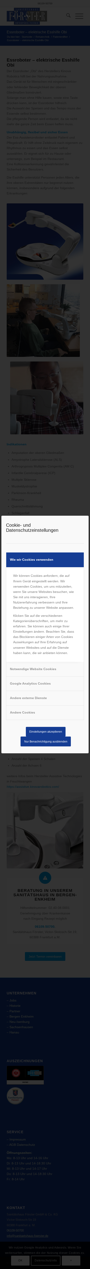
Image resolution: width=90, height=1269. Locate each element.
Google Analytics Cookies (30, 683)
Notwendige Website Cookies (33, 669)
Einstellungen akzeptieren (45, 731)
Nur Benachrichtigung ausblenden (45, 741)
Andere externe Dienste (28, 698)
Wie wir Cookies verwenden (31, 559)
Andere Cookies (22, 712)
